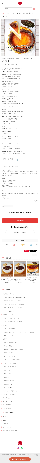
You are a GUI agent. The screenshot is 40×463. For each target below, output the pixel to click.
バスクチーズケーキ (8, 314)
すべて (6, 244)
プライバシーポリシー (9, 427)
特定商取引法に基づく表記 (10, 430)
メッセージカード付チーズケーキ (11, 391)
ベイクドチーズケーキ (8, 294)
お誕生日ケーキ (8, 384)
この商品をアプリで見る (20, 232)
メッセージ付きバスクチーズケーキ (13, 321)
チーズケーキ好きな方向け (11, 342)
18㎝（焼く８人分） (8, 401)
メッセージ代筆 (6, 170)
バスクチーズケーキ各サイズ (11, 318)
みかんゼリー (7, 377)
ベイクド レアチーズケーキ (11, 311)
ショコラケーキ (8, 387)
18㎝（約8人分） (7, 405)
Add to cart (20, 220)
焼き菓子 (5, 325)
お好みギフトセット (8, 339)
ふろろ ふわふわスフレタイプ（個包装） (14, 304)
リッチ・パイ (7, 373)
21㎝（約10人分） (7, 408)
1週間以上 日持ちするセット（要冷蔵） (14, 349)
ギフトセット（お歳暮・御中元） (12, 359)
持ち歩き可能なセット (9, 346)
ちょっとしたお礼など (9, 356)
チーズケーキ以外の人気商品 (10, 363)
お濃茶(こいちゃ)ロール (10, 366)
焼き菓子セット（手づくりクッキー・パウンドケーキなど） (19, 332)
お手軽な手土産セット (9, 353)
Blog (4, 420)
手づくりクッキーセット (10, 328)
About (4, 416)
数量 (3, 206)
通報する (34, 254)
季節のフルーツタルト (9, 380)
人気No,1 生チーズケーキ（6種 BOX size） (15, 297)
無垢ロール (7, 370)
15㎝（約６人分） (7, 398)
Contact (5, 423)
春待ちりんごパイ (8, 335)
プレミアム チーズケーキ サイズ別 (13, 307)
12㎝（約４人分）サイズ (9, 394)
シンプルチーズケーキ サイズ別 (12, 301)
